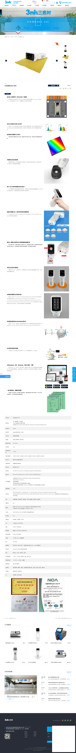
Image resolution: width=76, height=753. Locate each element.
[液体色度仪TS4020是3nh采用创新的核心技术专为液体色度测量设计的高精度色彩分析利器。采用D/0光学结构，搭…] (15, 634)
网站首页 (7, 5)
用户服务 (44, 5)
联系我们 (67, 5)
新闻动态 (22, 5)
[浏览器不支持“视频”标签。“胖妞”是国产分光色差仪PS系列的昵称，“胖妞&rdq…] (38, 634)
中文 (44, 0)
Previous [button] (6, 61)
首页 (8, 36)
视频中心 (60, 5)
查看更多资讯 (69, 672)
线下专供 (15, 36)
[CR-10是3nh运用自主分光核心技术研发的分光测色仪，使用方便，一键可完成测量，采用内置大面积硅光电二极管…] (38, 653)
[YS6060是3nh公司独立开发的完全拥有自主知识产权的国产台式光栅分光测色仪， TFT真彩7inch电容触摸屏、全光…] (60, 653)
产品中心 (14, 5)
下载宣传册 (53, 85)
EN (48, 0)
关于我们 (29, 5)
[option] (31, 61)
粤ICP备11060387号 (39, 750)
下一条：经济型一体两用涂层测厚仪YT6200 (62, 618)
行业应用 (37, 5)
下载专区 (52, 5)
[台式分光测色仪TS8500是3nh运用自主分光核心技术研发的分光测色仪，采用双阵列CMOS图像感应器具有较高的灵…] (60, 634)
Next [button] (57, 61)
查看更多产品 (69, 625)
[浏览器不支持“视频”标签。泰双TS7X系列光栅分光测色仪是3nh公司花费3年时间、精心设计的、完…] (15, 653)
